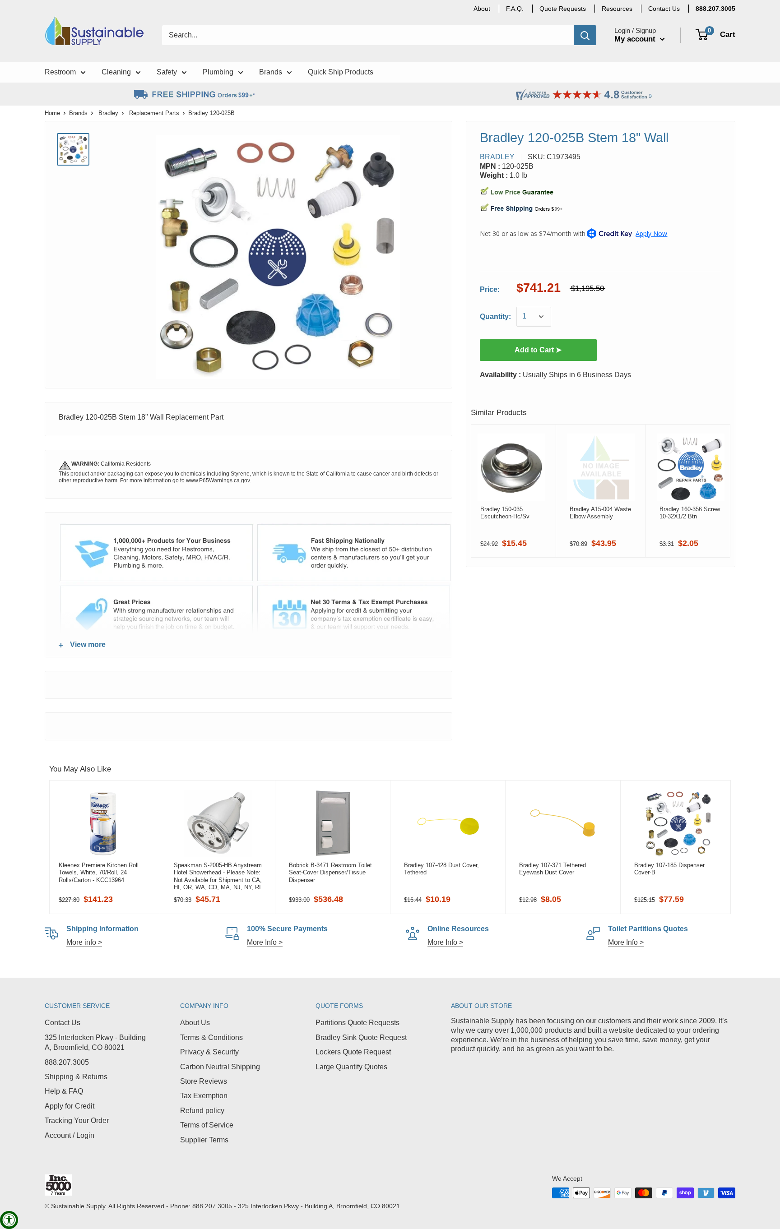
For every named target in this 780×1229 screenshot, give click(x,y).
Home (52, 113)
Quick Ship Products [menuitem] (340, 72)
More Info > (265, 942)
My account (636, 39)
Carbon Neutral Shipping (220, 1067)
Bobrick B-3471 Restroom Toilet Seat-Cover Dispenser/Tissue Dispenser (330, 872)
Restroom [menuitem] (60, 72)
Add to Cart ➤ (538, 350)
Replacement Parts (154, 113)
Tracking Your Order (77, 1120)
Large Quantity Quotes (351, 1067)
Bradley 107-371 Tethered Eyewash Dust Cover (552, 869)
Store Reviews (203, 1081)
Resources (617, 8)
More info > (84, 942)
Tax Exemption (204, 1096)
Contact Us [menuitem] (664, 8)
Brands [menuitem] (270, 72)
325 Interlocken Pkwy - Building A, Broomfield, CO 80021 (95, 1042)
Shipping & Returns (76, 1077)
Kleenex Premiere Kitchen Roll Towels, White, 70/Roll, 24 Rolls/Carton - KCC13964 (99, 872)
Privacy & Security (209, 1052)
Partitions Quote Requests (357, 1022)
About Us (195, 1022)
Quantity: (495, 316)
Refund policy (202, 1110)
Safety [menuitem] (167, 72)
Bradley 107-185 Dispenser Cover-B (669, 869)
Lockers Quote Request (353, 1052)
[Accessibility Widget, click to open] (9, 1220)
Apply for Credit (69, 1106)
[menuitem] (715, 8)
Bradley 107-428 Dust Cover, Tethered (441, 869)
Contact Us (62, 1022)
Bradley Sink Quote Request (361, 1037)
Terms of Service (206, 1125)
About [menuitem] (482, 8)
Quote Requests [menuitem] (562, 8)
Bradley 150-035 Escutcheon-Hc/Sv (504, 513)
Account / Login (69, 1135)
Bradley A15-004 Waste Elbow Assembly (600, 513)
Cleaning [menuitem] (116, 72)
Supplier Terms (204, 1140)
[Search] (585, 35)
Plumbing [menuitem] (218, 72)
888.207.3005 (67, 1062)
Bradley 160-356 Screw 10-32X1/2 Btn (689, 513)
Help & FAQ (64, 1091)
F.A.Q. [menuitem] (515, 8)
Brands (78, 113)
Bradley (108, 113)
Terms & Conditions (211, 1037)
